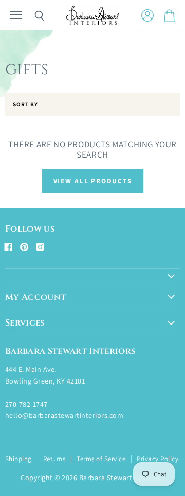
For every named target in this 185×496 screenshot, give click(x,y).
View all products (92, 180)
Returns (54, 458)
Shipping (18, 458)
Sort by (25, 104)
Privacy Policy (157, 458)
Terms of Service (101, 458)
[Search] (32, 16)
